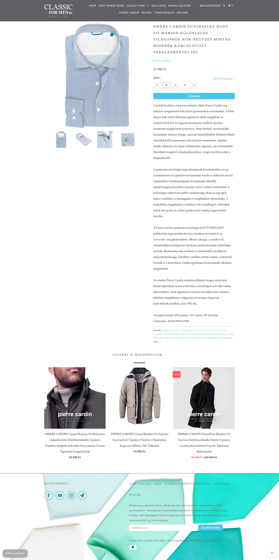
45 (194, 85)
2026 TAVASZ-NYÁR (111, 5)
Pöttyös (172, 337)
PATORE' (147, 12)
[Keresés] (224, 5)
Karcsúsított (191, 334)
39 (157, 85)
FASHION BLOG (165, 12)
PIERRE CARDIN (129, 12)
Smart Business (188, 337)
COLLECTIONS (136, 5)
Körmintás (221, 334)
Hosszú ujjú (180, 334)
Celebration (186, 330)
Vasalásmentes (227, 337)
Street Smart (207, 337)
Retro (178, 337)
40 (166, 85)
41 (175, 85)
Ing (159, 341)
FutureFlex (157, 334)
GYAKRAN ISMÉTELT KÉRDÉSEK (187, 483)
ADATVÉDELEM (139, 483)
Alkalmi (165, 330)
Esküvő (202, 330)
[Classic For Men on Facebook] (49, 495)
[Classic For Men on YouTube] (61, 495)
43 (185, 85)
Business (177, 330)
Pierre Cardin (161, 61)
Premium (164, 337)
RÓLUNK (182, 12)
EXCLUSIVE (159, 5)
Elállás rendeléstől (15, 553)
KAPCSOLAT (222, 483)
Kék (215, 334)
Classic (195, 330)
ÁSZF (157, 483)
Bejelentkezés (210, 5)
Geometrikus (168, 334)
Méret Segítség (222, 79)
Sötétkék (216, 337)
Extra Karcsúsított (213, 330)
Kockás (209, 334)
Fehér (224, 330)
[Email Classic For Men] (83, 495)
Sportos (198, 337)
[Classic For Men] (60, 11)
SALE (193, 12)
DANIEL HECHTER (179, 5)
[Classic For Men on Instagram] (72, 495)
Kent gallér (201, 334)
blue (171, 330)
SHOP (92, 5)
